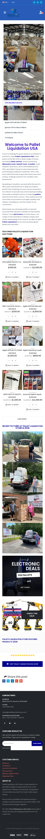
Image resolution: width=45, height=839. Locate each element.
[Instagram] (41, 2)
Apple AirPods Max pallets (16, 122)
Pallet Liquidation (9, 222)
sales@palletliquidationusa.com (14, 712)
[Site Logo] (14, 12)
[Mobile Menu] (4, 12)
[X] (37, 2)
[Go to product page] (12, 247)
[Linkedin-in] (15, 723)
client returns (16, 161)
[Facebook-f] (5, 723)
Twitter (8, 681)
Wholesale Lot (12, 260)
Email (20, 681)
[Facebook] (34, 2)
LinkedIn (12, 681)
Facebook (3, 681)
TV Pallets (9, 138)
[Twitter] (10, 723)
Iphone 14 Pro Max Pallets (15, 127)
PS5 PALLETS (25, 575)
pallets (38, 194)
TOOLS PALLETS (12, 614)
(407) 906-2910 (8, 707)
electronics (18, 214)
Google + (16, 681)
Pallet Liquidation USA (24, 156)
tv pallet (31, 164)
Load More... (22, 419)
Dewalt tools (21, 164)
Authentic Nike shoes (14, 132)
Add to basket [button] (13, 277)
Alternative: (6, 748)
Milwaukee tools (9, 164)
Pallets (12, 304)
